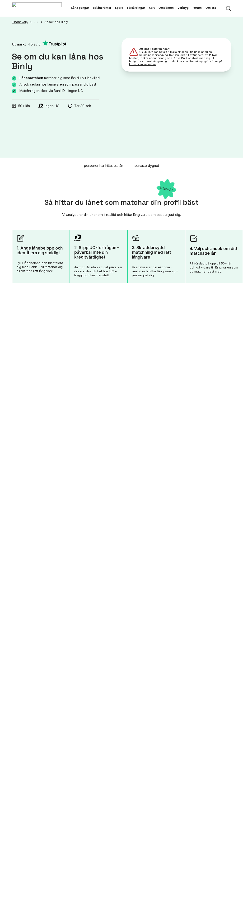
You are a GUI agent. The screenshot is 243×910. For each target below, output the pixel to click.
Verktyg (183, 8)
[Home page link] (37, 8)
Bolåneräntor (102, 8)
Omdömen (166, 8)
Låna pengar (80, 8)
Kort (152, 8)
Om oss (211, 8)
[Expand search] (228, 8)
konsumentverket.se (142, 64)
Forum (197, 8)
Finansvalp (20, 22)
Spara (119, 8)
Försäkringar (136, 8)
